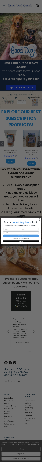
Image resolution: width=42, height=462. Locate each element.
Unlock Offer (21, 236)
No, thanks (21, 241)
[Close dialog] (40, 219)
